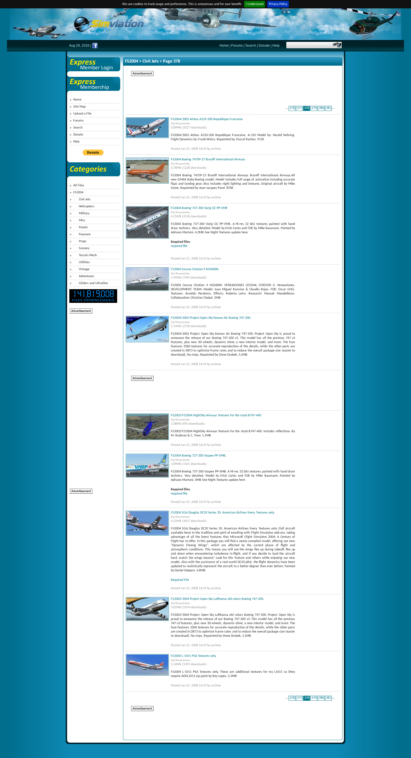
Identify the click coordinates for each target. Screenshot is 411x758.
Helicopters (86, 206)
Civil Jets (85, 199)
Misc (82, 220)
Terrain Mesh (88, 255)
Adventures (86, 276)
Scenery (84, 248)
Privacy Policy (278, 4)
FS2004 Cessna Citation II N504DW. (195, 269)
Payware (85, 234)
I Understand (254, 4)
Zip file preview (180, 123)
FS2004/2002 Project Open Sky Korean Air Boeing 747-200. (211, 318)
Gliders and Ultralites (93, 283)
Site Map (79, 106)
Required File (180, 580)
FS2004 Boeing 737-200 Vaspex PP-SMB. (198, 455)
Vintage (84, 269)
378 (306, 108)
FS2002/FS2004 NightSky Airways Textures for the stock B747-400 (216, 415)
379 (313, 108)
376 (292, 108)
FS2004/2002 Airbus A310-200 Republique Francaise (207, 119)
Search (250, 45)
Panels (83, 227)
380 (321, 108)
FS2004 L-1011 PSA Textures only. (193, 656)
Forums (237, 45)
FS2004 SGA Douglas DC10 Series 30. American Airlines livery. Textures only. (223, 512)
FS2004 (78, 192)
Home (224, 45)
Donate (264, 45)
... (287, 108)
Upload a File (82, 113)
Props (82, 241)
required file (179, 246)
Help (276, 45)
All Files (78, 185)
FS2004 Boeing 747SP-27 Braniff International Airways (208, 159)
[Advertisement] (92, 398)
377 (299, 108)
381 (328, 108)
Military (84, 213)
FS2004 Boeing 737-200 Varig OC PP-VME (199, 208)
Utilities (84, 262)
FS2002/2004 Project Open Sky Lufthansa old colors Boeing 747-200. (217, 599)
